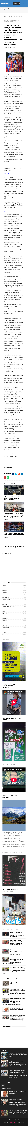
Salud (4, 632)
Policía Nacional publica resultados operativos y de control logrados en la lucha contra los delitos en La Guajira (14, 535)
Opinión (5, 620)
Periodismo (6, 623)
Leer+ (4, 611)
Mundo (5, 613)
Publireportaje (6, 627)
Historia (5, 604)
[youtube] (18, 1120)
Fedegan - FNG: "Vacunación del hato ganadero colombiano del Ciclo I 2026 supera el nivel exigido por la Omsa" (18, 1112)
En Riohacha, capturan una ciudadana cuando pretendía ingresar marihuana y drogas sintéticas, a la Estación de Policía (13, 970)
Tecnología (5, 634)
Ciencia (5, 588)
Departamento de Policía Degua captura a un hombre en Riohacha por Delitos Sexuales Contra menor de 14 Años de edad (13, 991)
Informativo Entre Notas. (9, 606)
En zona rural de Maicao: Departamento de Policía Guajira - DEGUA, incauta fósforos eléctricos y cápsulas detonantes (12, 960)
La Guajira (10, 16)
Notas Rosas (5, 3)
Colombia (5, 590)
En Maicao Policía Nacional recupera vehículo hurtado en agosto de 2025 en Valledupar (14, 498)
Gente (4, 602)
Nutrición (5, 618)
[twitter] (12, 1120)
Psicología (5, 625)
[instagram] (15, 1120)
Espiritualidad (6, 599)
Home (5, 16)
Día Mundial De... (7, 597)
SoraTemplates (13, 1122)
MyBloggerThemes (14, 1124)
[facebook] (9, 1120)
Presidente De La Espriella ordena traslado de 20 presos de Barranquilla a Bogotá (18, 1054)
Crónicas (5, 592)
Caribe (4, 585)
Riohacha (5, 630)
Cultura (5, 595)
